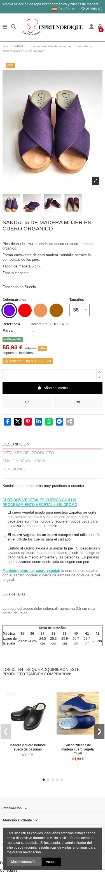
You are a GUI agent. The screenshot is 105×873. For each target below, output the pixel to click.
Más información (23, 862)
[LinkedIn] (38, 422)
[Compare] (27, 739)
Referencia (11, 324)
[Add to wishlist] (27, 402)
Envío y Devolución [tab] (24, 461)
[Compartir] (7, 422)
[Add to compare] (77, 402)
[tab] (52, 476)
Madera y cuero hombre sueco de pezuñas (28, 747)
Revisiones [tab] (14, 469)
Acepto (51, 862)
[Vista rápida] (34, 739)
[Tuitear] (18, 422)
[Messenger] (59, 422)
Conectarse (9, 870)
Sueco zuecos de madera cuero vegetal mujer (78, 749)
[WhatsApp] (49, 422)
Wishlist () (93, 9)
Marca (8, 330)
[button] (44, 780)
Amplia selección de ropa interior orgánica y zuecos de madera (51, 4)
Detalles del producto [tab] (28, 453)
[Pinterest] (28, 422)
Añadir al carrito (56, 388)
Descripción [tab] (16, 444)
